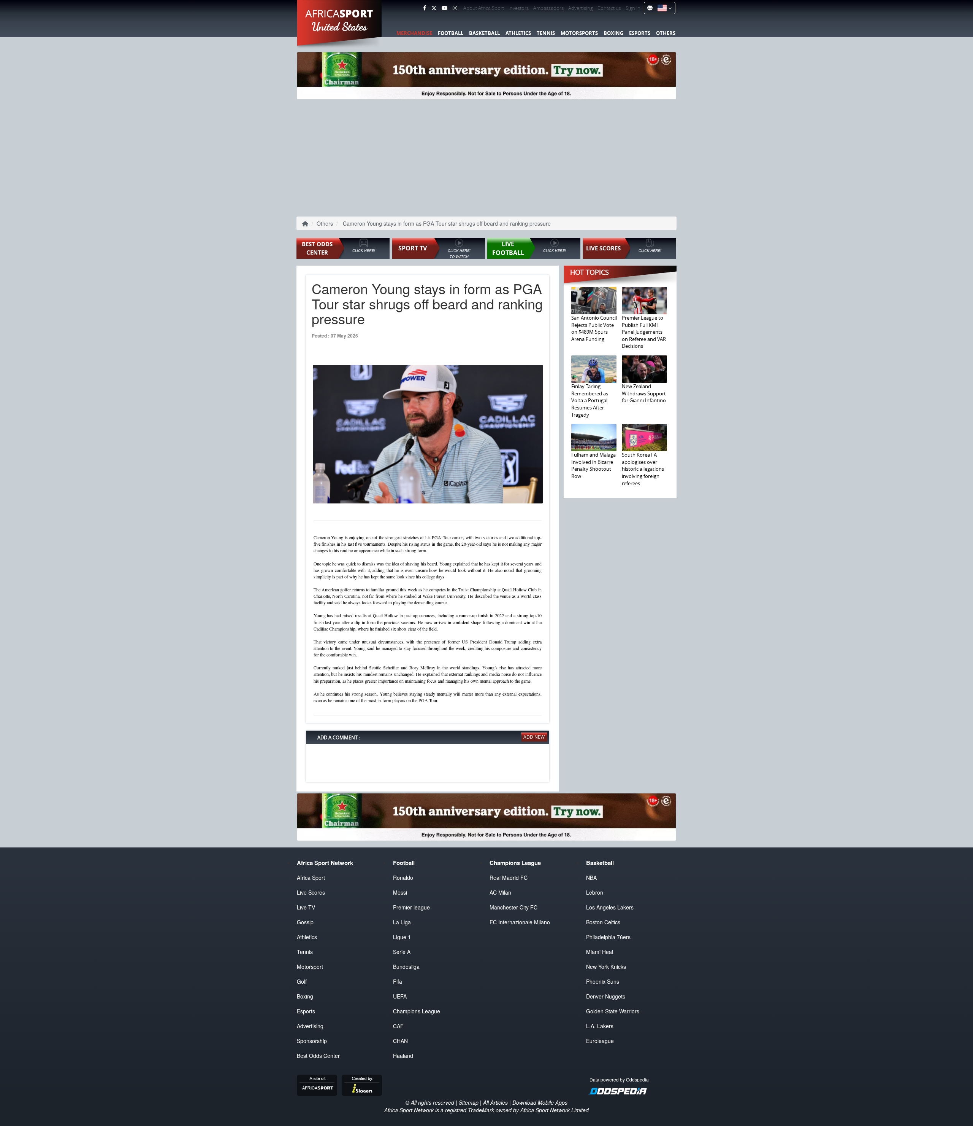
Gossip (305, 922)
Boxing (613, 33)
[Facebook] (424, 8)
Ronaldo (403, 877)
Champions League (416, 1011)
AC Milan (500, 892)
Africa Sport (311, 877)
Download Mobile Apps (539, 1102)
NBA (591, 877)
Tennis (546, 33)
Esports (639, 33)
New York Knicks (606, 966)
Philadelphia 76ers (608, 937)
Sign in (633, 8)
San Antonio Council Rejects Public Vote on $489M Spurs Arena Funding (594, 328)
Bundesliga (406, 966)
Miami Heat (599, 952)
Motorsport (310, 966)
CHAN (400, 1041)
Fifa (397, 981)
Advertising (580, 8)
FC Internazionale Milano (520, 922)
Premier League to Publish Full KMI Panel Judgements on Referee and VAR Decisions (644, 331)
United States (339, 26)
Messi (400, 892)
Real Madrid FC (509, 877)
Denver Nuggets (605, 996)
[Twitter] (433, 8)
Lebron (594, 892)
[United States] (663, 8)
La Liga (402, 922)
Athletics (518, 33)
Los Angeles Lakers (610, 907)
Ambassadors (548, 8)
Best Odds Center (318, 1055)
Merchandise (414, 33)
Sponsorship (312, 1041)
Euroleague (600, 1041)
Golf (302, 981)
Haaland (403, 1055)
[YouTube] (444, 8)
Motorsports (579, 33)
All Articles (495, 1102)
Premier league (411, 907)
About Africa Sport (483, 8)
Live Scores (311, 892)
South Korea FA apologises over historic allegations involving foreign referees (643, 468)
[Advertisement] (486, 156)
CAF (398, 1026)
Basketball (484, 33)
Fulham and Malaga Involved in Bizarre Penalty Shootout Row (593, 465)
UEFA (400, 996)
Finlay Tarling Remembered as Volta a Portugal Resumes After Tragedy (589, 400)
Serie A (401, 952)
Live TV (306, 907)
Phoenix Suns (602, 981)
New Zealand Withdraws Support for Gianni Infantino (644, 393)
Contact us (609, 8)
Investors (519, 8)
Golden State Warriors (612, 1011)
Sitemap (469, 1102)
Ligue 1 (402, 937)
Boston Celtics (603, 922)
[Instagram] (455, 8)
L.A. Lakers (599, 1026)
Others (665, 33)
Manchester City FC (513, 907)
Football (450, 33)
